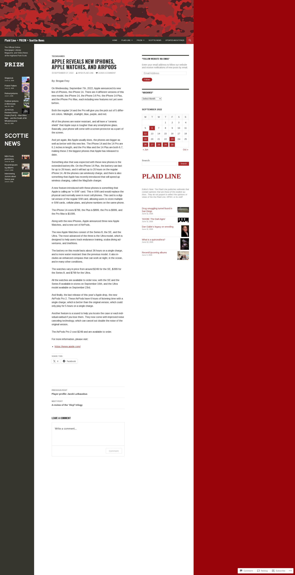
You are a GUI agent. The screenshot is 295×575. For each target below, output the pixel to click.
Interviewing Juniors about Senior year (10, 176)
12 (145, 133)
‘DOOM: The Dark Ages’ (153, 219)
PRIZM (139, 40)
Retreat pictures (11, 93)
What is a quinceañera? (153, 239)
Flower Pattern (11, 86)
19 (145, 139)
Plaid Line (125, 40)
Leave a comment (107, 73)
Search (146, 160)
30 (172, 144)
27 (152, 144)
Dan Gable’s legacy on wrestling (157, 226)
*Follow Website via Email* (155, 58)
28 (158, 144)
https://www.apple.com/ (68, 346)
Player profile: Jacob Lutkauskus (69, 392)
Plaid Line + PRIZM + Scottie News (24, 40)
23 (172, 139)
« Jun (145, 149)
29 (165, 144)
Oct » (185, 149)
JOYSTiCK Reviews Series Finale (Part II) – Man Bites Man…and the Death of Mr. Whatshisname (16, 115)
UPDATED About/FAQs (174, 40)
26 (145, 144)
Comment (114, 451)
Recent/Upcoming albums (154, 252)
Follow (147, 80)
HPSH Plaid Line (86, 73)
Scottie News (155, 40)
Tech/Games (58, 56)
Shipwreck (9, 78)
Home (114, 40)
